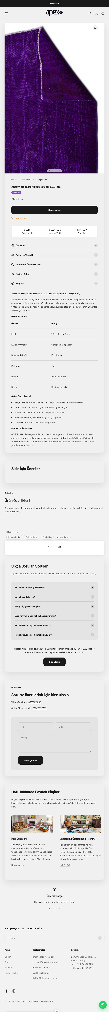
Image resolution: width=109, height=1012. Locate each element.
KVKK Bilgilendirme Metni (45, 978)
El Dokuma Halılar (13, 537)
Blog (7, 962)
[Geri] (23, 3)
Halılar (14, 179)
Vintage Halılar (41, 179)
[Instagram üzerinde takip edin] (14, 991)
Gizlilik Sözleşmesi (41, 967)
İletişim (8, 967)
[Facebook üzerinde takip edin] (6, 991)
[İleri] (85, 3)
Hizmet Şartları (12, 972)
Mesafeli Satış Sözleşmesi (45, 962)
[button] (19, 217)
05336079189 (34, 702)
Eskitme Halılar (32, 537)
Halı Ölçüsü (65, 865)
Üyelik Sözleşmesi (41, 972)
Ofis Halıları (47, 537)
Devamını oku (17, 865)
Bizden (8, 956)
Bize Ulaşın (54, 661)
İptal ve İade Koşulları (43, 956)
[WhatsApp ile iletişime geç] (103, 1005)
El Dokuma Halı (26, 179)
